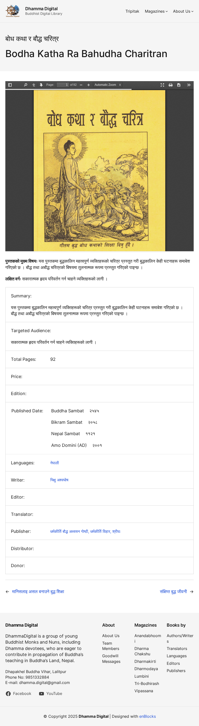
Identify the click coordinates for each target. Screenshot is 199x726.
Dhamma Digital (41, 8)
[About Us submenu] (192, 11)
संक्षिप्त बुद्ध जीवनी (173, 591)
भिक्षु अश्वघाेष (59, 479)
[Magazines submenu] (167, 11)
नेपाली (54, 462)
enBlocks (147, 716)
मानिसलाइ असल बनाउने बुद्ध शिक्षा (38, 591)
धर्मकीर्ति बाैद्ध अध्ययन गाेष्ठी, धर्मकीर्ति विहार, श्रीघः (85, 531)
